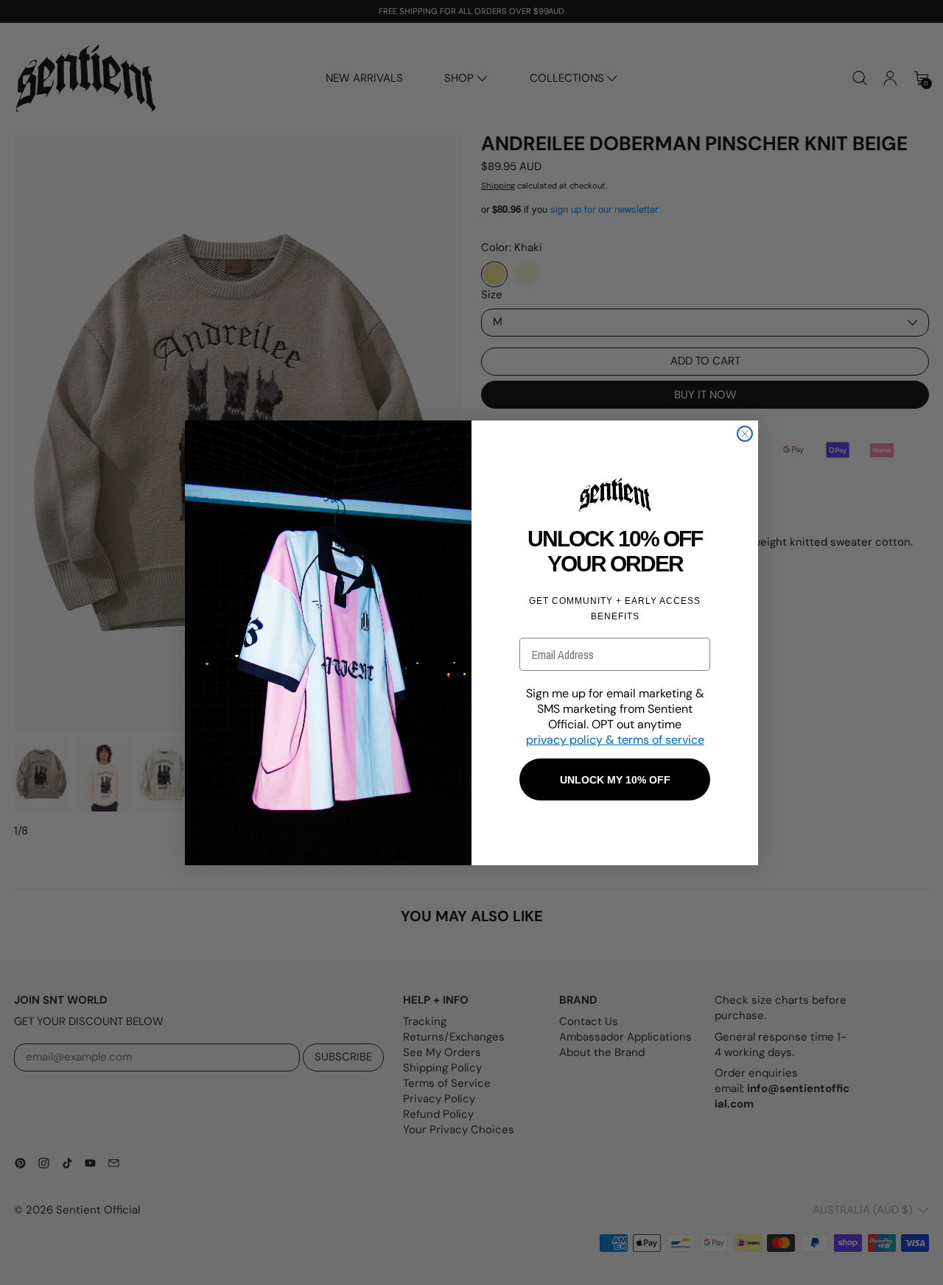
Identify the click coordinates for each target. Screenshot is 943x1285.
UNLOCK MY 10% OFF (615, 780)
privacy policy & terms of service (615, 739)
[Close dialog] (744, 433)
